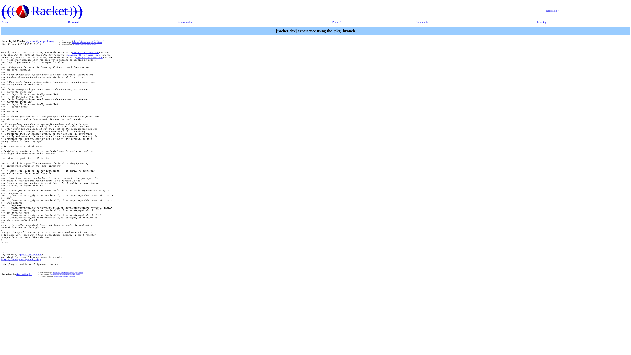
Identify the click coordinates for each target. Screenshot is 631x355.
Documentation (185, 22)
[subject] (88, 44)
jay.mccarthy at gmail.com (40, 41)
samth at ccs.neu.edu (85, 52)
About (5, 22)
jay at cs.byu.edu (31, 254)
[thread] (82, 44)
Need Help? (552, 10)
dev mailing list (24, 274)
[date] (77, 44)
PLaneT (336, 22)
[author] (93, 44)
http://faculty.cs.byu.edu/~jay (21, 259)
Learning (541, 22)
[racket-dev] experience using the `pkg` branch (89, 41)
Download (73, 22)
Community (422, 22)
